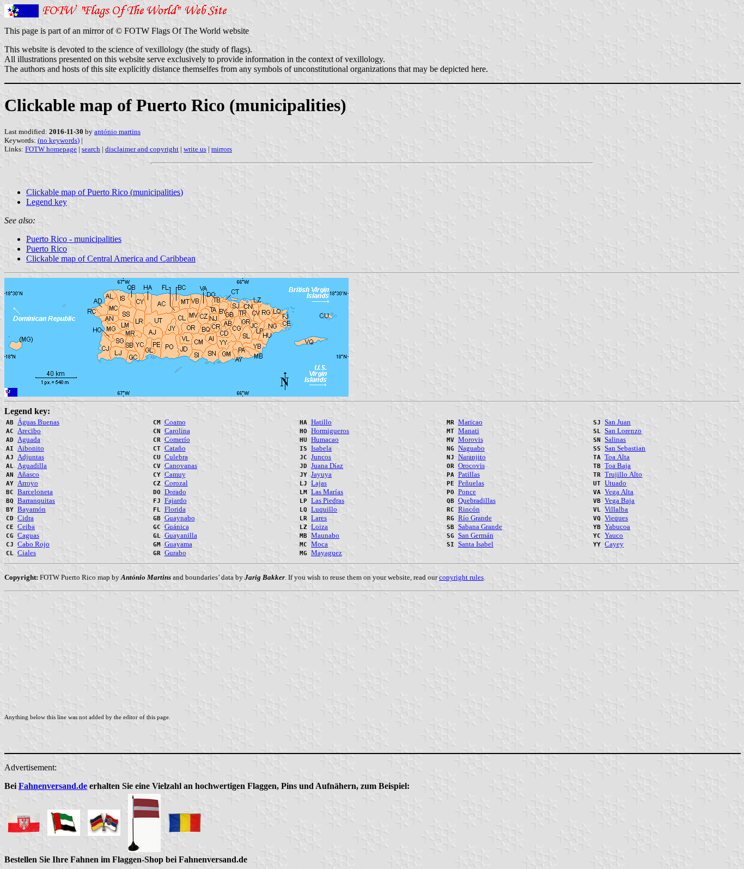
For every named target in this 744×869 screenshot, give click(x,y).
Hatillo (321, 422)
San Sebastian (625, 448)
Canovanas (180, 465)
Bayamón (31, 509)
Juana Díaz (327, 465)
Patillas (469, 474)
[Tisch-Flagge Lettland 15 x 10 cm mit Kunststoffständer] (144, 819)
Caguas (28, 535)
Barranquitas (36, 500)
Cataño (175, 448)
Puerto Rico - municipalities (73, 239)
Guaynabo (179, 518)
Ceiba (26, 526)
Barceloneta (35, 492)
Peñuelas (471, 483)
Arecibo (29, 431)
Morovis (470, 439)
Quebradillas (477, 500)
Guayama (178, 544)
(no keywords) (59, 140)
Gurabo (175, 553)
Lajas (319, 483)
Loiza (319, 526)
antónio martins (117, 131)
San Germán (475, 535)
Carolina (177, 431)
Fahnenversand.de (53, 786)
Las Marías (327, 492)
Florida (175, 509)
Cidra (25, 518)
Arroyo (27, 483)
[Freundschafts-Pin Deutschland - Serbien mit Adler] (104, 819)
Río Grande (475, 518)
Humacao (325, 439)
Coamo (175, 422)
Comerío (177, 439)
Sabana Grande (480, 526)
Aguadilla (32, 465)
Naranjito (472, 457)
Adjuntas (30, 457)
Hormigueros (330, 431)
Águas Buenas (38, 422)
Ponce (467, 492)
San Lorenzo (623, 431)
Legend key (46, 201)
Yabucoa (617, 526)
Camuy (175, 474)
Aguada (28, 439)
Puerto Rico (46, 248)
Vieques (616, 518)
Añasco (28, 474)
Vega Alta (619, 492)
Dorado (175, 492)
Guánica (176, 526)
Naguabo (471, 448)
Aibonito (30, 448)
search (91, 149)
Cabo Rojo (33, 544)
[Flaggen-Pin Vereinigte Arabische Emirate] (64, 819)
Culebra (176, 457)
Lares (319, 518)
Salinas (615, 439)
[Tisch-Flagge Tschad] (185, 819)
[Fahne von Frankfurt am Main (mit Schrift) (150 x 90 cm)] (23, 819)
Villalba (616, 509)
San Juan (618, 422)
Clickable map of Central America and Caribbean (111, 258)
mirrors (221, 149)
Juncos (321, 457)
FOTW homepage (51, 149)
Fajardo (175, 500)
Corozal (176, 483)
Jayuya (321, 474)
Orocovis (471, 465)
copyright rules (461, 577)
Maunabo (325, 535)
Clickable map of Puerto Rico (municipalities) (104, 192)
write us (195, 149)
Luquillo (324, 509)
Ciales (26, 553)
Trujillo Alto (623, 474)
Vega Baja (620, 500)
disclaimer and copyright (142, 149)
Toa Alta (617, 457)
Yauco (614, 535)
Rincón (469, 509)
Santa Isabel (475, 544)
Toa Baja (618, 465)
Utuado (615, 483)
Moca (319, 544)
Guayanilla (180, 535)
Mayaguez (326, 553)
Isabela (321, 448)
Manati (468, 431)
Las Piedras (327, 500)
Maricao (470, 422)
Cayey (614, 544)
